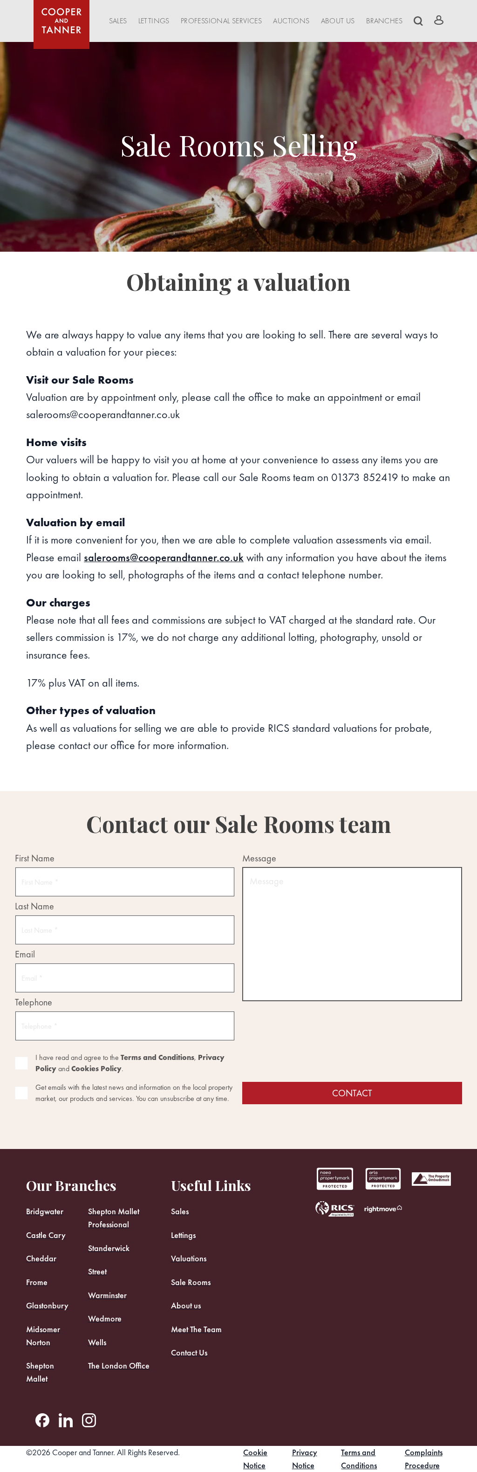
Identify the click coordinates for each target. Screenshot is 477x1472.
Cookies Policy (96, 1068)
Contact (352, 1093)
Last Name (34, 906)
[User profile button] (438, 20)
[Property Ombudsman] (431, 1178)
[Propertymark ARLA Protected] (334, 1179)
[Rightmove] (383, 1208)
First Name (35, 858)
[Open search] (418, 21)
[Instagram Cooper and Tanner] (89, 1420)
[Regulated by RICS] (334, 1208)
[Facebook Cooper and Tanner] (42, 1420)
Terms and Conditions (157, 1057)
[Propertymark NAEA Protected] (383, 1179)
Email (25, 954)
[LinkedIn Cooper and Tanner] (66, 1420)
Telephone (33, 1002)
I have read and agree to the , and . (130, 1062)
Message (259, 858)
